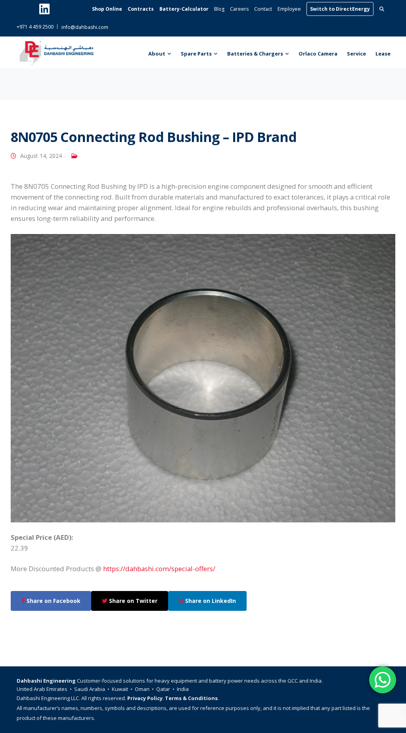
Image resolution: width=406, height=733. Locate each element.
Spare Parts (196, 53)
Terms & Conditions (191, 698)
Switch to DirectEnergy (340, 9)
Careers (239, 9)
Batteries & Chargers (255, 53)
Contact (263, 9)
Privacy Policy (145, 698)
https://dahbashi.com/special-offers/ (159, 568)
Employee (289, 9)
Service (356, 53)
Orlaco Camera (318, 53)
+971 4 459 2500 (35, 26)
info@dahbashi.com (84, 27)
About (156, 53)
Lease (383, 53)
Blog (219, 9)
